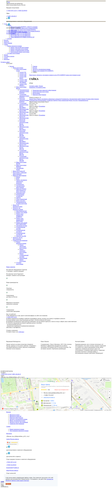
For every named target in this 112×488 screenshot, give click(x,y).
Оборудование (8, 43)
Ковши (18, 177)
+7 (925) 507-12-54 (11, 10)
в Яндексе (21, 332)
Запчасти (6, 41)
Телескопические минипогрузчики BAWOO (24, 91)
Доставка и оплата (9, 56)
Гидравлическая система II (20, 230)
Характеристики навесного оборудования (44, 90)
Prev (53, 361)
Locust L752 (22, 72)
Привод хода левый (21, 212)
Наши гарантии (10, 267)
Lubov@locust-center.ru (12, 439)
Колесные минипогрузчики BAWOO (24, 100)
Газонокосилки (20, 193)
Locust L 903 (22, 75)
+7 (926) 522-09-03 (22, 10)
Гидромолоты (20, 184)
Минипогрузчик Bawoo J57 (24, 115)
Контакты (6, 59)
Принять (8, 483)
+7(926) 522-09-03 (11, 465)
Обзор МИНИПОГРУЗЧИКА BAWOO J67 (22, 37)
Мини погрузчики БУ (19, 171)
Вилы (17, 178)
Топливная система (21, 225)
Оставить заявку (10, 33)
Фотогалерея (36, 93)
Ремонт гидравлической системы (19, 50)
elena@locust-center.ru (12, 470)
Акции (6, 57)
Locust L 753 (22, 73)
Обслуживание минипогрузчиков (19, 430)
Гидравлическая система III (20, 233)
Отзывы (9, 38)
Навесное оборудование (19, 175)
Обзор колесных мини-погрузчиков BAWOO (23, 29)
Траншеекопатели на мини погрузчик (21, 202)
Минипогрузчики (15, 415)
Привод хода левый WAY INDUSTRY (21, 223)
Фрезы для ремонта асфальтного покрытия (21, 181)
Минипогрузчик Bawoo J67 (24, 118)
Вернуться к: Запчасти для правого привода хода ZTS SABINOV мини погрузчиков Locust (54, 75)
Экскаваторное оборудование (20, 186)
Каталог (6, 40)
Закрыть (3, 481)
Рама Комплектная (21, 211)
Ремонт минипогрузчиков (14, 46)
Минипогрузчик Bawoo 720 (24, 112)
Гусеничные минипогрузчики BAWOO (24, 96)
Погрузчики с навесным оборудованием (19, 173)
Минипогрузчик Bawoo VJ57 (24, 143)
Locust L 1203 (23, 79)
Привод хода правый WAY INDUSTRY (20, 220)
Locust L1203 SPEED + (23, 84)
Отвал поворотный (21, 199)
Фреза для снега (20, 200)
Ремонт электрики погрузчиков (19, 49)
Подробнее (42, 106)
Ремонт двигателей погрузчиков (19, 47)
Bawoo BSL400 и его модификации (20, 34)
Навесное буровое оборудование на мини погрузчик (21, 190)
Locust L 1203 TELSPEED (23, 81)
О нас (5, 24)
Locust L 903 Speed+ (22, 77)
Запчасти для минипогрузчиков (18, 208)
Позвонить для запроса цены (37, 87)
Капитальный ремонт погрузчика (19, 52)
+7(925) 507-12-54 (6, 374)
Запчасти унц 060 (21, 236)
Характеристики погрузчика (41, 91)
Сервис (6, 44)
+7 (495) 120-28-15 (11, 16)
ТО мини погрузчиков (13, 53)
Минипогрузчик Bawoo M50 (24, 109)
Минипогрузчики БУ (15, 416)
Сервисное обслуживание (20, 240)
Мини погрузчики (18, 67)
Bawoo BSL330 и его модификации (20, 35)
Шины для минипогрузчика (17, 205)
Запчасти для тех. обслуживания (18, 238)
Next (58, 361)
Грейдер (18, 197)
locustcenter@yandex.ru (12, 467)
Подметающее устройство (20, 195)
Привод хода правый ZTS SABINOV (19, 215)
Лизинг (6, 55)
